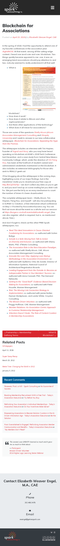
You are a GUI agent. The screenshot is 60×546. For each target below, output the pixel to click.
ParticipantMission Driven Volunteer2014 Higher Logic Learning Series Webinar (27, 450)
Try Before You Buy (31, 398)
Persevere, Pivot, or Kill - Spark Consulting (21, 386)
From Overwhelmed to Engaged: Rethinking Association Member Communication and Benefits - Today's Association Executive (29, 425)
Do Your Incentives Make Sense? (36, 407)
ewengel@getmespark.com (30, 519)
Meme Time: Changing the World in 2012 (18, 367)
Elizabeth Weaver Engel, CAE (42, 37)
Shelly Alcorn (40, 132)
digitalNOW (7, 51)
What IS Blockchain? (49, 333)
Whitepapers (7, 346)
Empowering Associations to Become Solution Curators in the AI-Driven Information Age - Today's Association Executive (29, 414)
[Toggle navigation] (52, 7)
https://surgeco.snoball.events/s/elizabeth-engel (27, 212)
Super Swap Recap (9, 356)
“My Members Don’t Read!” (14, 430)
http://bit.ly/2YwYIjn (10, 184)
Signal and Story (20, 151)
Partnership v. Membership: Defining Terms (18, 333)
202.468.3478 (30, 502)
